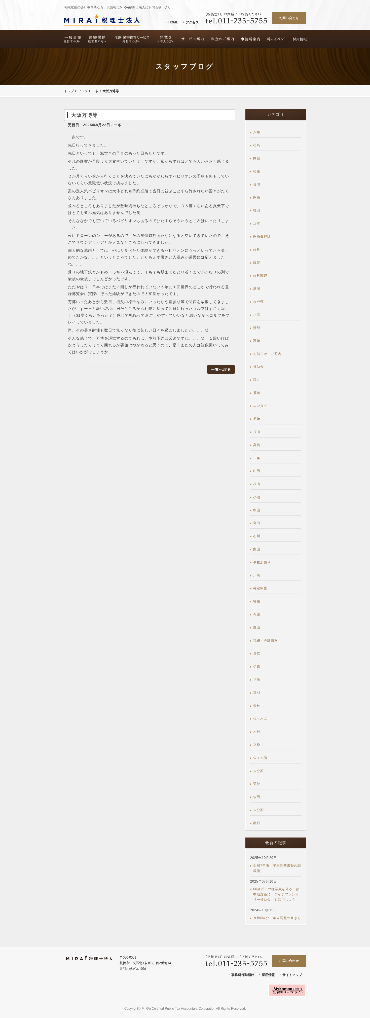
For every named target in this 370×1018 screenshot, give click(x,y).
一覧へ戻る (221, 369)
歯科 (256, 249)
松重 (256, 171)
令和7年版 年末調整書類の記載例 (277, 868)
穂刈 (256, 693)
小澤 (256, 315)
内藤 (256, 158)
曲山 (256, 549)
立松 (256, 745)
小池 (256, 497)
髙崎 (256, 341)
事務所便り (262, 562)
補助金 (258, 367)
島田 (256, 523)
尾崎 (256, 419)
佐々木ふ (260, 718)
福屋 (256, 601)
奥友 (256, 653)
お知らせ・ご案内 (267, 354)
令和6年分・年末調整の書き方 (277, 918)
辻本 (256, 223)
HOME (173, 22)
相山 (256, 484)
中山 (256, 510)
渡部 (256, 328)
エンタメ (260, 406)
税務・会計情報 (265, 640)
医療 (256, 197)
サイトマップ (292, 975)
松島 (256, 145)
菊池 (256, 784)
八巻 (256, 132)
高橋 (256, 445)
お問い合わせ (289, 18)
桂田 (256, 210)
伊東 (256, 666)
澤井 (256, 380)
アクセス (192, 22)
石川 (256, 536)
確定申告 (260, 588)
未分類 (258, 302)
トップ (69, 91)
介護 (256, 614)
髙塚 (256, 288)
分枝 (256, 706)
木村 (256, 732)
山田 (256, 471)
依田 (256, 797)
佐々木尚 (260, 758)
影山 (256, 627)
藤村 (256, 823)
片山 (256, 432)
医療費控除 (262, 236)
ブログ (83, 91)
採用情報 (268, 975)
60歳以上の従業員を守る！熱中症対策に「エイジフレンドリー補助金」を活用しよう (276, 894)
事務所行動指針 (242, 975)
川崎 (256, 575)
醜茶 (256, 263)
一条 (95, 91)
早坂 (256, 679)
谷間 (256, 184)
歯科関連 (260, 275)
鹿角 (256, 393)
